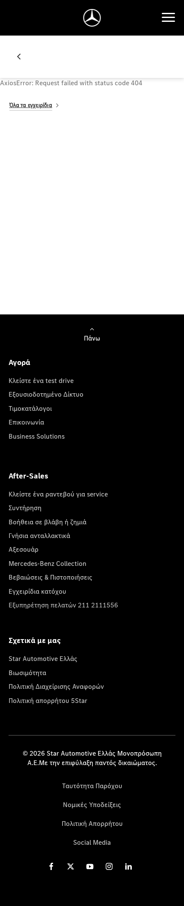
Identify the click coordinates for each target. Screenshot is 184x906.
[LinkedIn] (128, 866)
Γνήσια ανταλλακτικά (39, 535)
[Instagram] (109, 866)
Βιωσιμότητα (27, 672)
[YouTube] (90, 866)
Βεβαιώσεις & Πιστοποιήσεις (50, 577)
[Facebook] (51, 866)
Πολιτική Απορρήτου (92, 823)
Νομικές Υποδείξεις (92, 804)
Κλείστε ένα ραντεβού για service (58, 494)
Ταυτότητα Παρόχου (92, 785)
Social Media (92, 842)
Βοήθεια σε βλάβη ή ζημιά (47, 521)
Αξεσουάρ (24, 549)
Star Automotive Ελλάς (43, 658)
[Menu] (168, 17)
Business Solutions (37, 436)
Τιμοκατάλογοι (30, 408)
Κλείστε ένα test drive (41, 380)
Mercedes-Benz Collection (47, 563)
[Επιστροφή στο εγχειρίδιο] (22, 56)
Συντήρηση (25, 507)
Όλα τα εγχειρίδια (30, 105)
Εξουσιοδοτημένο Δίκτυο (46, 394)
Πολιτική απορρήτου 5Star (48, 700)
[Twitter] (70, 866)
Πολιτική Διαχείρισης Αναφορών (56, 686)
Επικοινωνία (26, 422)
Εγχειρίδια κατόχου (37, 591)
